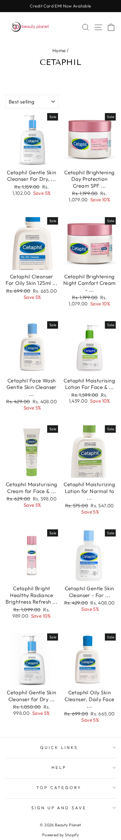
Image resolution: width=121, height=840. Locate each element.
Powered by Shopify (60, 834)
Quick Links (59, 747)
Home (59, 50)
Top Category (59, 787)
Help (59, 767)
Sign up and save (59, 807)
